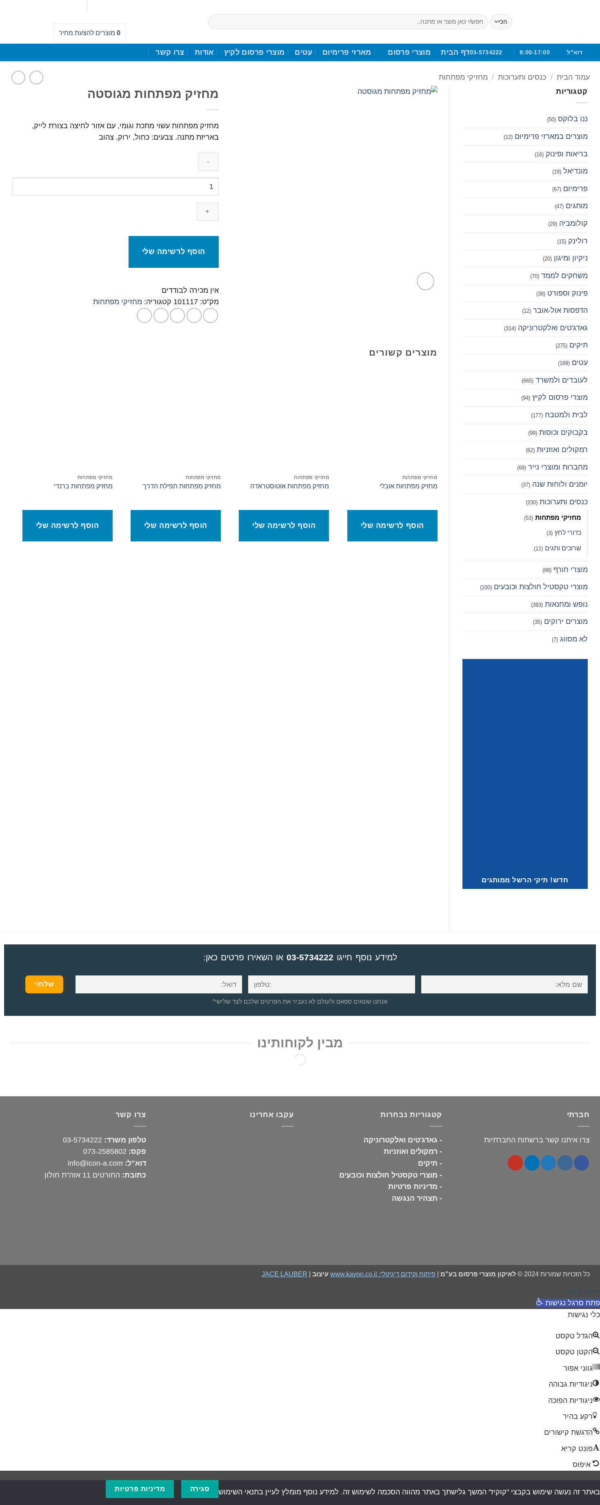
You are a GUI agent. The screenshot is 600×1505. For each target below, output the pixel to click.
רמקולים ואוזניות (562, 449)
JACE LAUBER (284, 1274)
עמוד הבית (573, 77)
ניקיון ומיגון (571, 258)
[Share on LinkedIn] (144, 315)
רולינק (578, 241)
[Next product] (36, 78)
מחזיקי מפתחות (463, 77)
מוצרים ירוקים (566, 621)
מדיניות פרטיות (140, 1489)
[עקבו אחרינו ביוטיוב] (96, 6)
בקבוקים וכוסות (563, 432)
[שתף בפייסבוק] (210, 315)
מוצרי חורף (570, 569)
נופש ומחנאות (566, 604)
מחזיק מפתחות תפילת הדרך (182, 486)
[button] (425, 281)
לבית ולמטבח (566, 415)
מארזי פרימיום (346, 52)
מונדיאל (575, 171)
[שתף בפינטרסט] (161, 315)
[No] (90, 1489)
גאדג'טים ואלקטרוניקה (553, 328)
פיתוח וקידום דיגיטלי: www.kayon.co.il (383, 1274)
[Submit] (216, 21)
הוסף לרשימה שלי (173, 251)
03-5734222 (310, 957)
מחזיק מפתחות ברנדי (83, 486)
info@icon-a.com (95, 1163)
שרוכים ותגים (563, 548)
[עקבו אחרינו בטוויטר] (548, 1162)
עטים (303, 52)
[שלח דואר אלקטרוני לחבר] (177, 315)
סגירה (200, 1489)
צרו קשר (170, 52)
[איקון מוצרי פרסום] (558, 22)
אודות (204, 52)
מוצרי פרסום (409, 52)
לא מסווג (574, 639)
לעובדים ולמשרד (562, 380)
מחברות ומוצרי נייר (558, 467)
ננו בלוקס (573, 119)
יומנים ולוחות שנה (560, 484)
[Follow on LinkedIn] (108, 6)
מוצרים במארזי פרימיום (551, 136)
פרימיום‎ (575, 189)
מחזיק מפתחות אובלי (409, 486)
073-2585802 (105, 1151)
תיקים (578, 345)
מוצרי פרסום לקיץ (254, 52)
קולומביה (573, 223)
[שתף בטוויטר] (194, 315)
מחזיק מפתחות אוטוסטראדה (289, 486)
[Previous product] (18, 78)
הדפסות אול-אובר (560, 310)
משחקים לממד (564, 276)
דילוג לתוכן (583, 1291)
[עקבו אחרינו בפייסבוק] (120, 6)
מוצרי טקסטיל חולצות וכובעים (541, 587)
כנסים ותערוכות (522, 77)
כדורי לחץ (568, 532)
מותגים (577, 206)
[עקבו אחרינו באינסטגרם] (565, 1162)
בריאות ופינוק (567, 154)
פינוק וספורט (567, 293)
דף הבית (455, 52)
